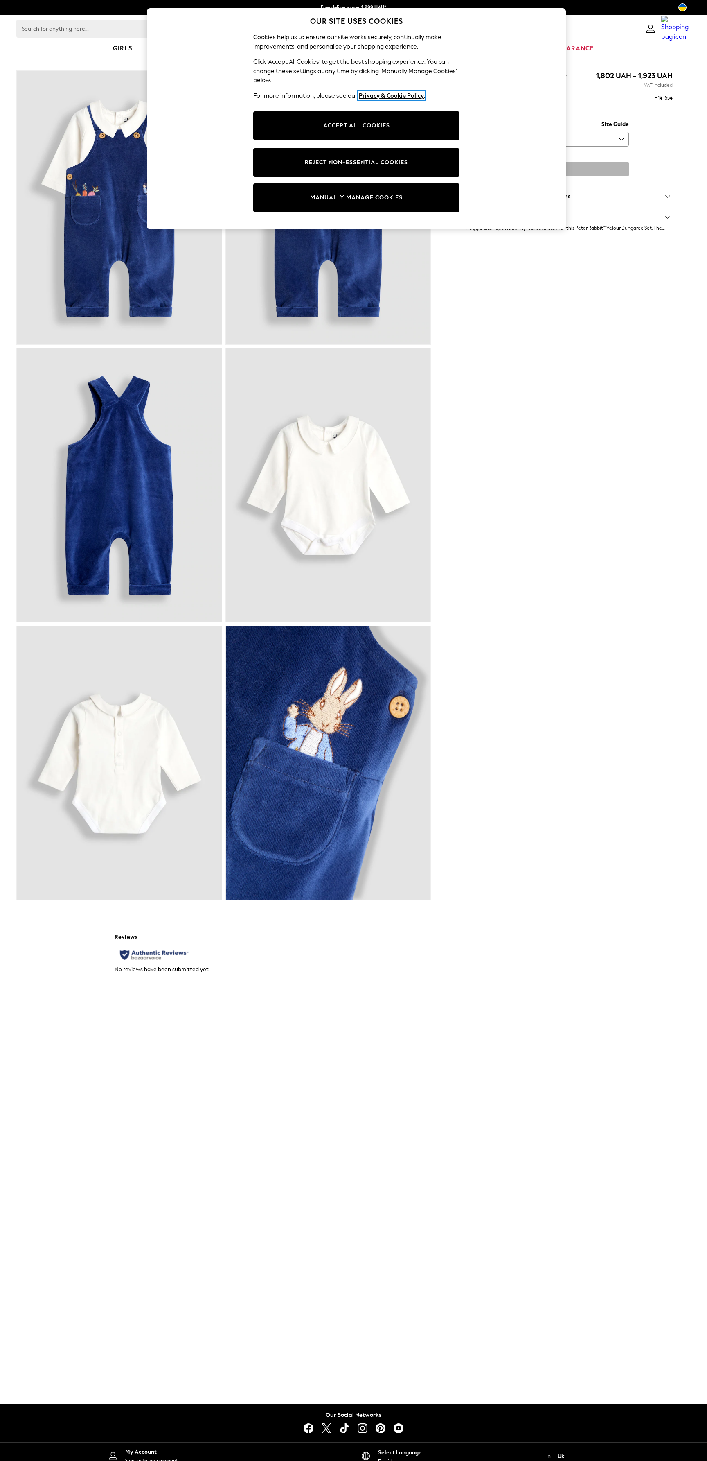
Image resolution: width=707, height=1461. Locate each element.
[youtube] (399, 1428)
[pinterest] (381, 1428)
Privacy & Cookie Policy (391, 96)
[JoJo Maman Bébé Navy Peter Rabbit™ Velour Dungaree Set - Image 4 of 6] (328, 485)
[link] (651, 29)
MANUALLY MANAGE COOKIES (356, 197)
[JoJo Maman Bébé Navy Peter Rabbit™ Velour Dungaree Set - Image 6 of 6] (328, 763)
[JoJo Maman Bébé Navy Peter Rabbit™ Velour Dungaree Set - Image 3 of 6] (119, 485)
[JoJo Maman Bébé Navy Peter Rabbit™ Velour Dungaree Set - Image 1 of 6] (119, 207)
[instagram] (363, 1428)
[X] (326, 1428)
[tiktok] (344, 1428)
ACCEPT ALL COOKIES (356, 125)
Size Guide (615, 124)
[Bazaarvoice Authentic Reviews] (154, 955)
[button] (569, 217)
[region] (356, 118)
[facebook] (308, 1428)
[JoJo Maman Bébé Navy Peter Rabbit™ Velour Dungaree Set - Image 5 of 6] (119, 763)
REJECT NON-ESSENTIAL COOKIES (356, 162)
